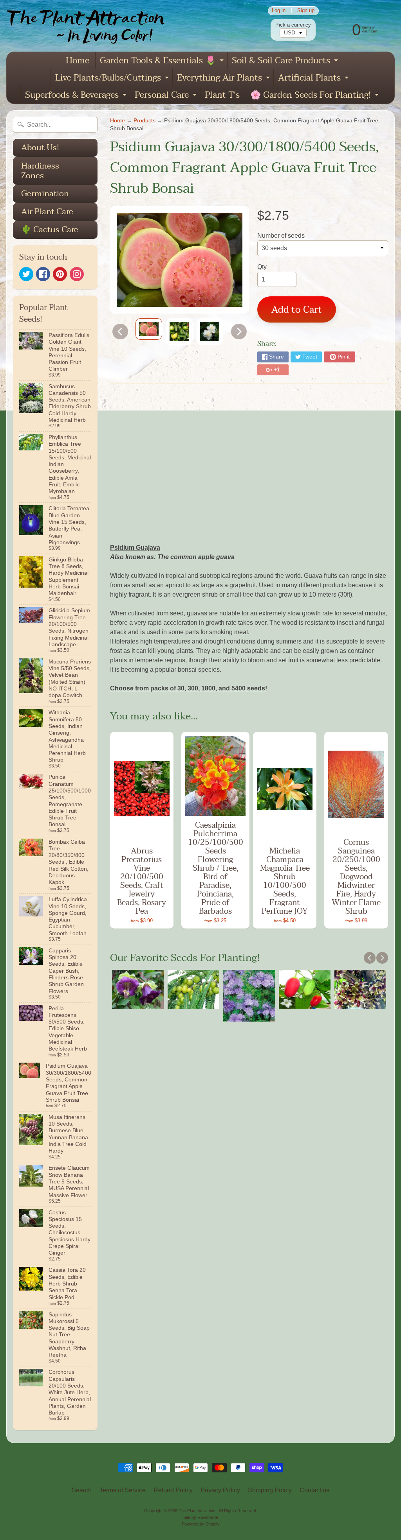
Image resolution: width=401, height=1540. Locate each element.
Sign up (305, 10)
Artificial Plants (314, 78)
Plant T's (222, 95)
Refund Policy (173, 1490)
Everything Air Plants (224, 78)
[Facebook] (43, 274)
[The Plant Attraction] (89, 25)
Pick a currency (293, 25)
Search (82, 1490)
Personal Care (167, 96)
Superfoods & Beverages (76, 96)
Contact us (314, 1490)
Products (144, 121)
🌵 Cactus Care (49, 229)
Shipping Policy (270, 1490)
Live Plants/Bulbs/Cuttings (113, 78)
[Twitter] (26, 274)
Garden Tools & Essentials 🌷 (163, 61)
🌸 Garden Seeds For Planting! (315, 96)
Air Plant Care (47, 211)
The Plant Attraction (198, 1510)
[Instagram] (77, 274)
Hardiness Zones (40, 171)
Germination (45, 193)
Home (77, 60)
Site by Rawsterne (200, 1517)
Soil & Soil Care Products (286, 61)
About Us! (40, 147)
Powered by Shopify (201, 1524)
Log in (278, 10)
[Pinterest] (60, 274)
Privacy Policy (220, 1490)
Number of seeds (281, 235)
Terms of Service (122, 1490)
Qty (262, 267)
